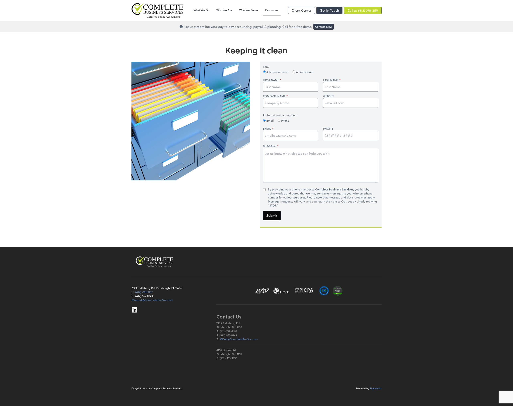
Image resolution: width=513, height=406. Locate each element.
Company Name (274, 96)
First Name (271, 80)
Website (328, 96)
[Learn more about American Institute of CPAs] (281, 291)
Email (270, 120)
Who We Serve (248, 10)
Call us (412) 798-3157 (362, 10)
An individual (304, 72)
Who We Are (224, 10)
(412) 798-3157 (143, 292)
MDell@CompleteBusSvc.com (239, 339)
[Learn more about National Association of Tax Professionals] (262, 291)
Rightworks (376, 388)
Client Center (301, 10)
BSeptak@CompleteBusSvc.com (152, 300)
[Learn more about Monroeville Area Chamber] (324, 291)
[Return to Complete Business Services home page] (154, 261)
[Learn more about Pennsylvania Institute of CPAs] (304, 291)
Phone (284, 120)
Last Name (330, 80)
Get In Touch (329, 10)
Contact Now (323, 26)
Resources (271, 10)
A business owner (277, 72)
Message (269, 146)
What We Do (201, 10)
